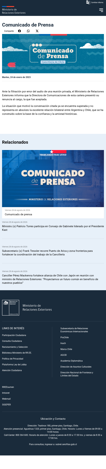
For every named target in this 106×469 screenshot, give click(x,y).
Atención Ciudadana (12, 370)
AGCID (63, 354)
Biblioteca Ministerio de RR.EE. (17, 352)
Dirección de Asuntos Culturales (75, 366)
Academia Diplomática (71, 360)
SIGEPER (6, 404)
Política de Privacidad (12, 358)
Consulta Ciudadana (12, 340)
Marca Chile (66, 349)
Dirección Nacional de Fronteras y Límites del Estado (76, 374)
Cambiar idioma (97, 2)
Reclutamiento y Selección (15, 346)
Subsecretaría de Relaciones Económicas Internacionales (74, 330)
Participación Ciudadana (14, 335)
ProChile (64, 337)
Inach (63, 343)
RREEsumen (8, 386)
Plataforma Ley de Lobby (14, 364)
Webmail (6, 398)
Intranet (6, 392)
